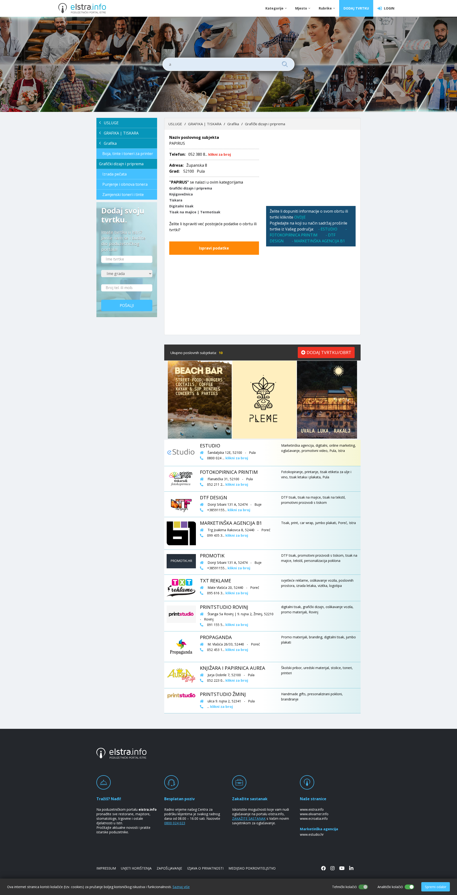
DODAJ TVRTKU (356, 8)
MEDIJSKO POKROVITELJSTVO (252, 868)
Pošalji (127, 305)
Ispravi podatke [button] (214, 248)
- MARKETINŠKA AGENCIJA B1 (318, 241)
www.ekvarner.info (314, 814)
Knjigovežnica (181, 194)
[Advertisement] (311, 168)
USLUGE (110, 122)
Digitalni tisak (181, 206)
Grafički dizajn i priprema (121, 163)
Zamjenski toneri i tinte (123, 194)
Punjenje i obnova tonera (125, 184)
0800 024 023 (174, 823)
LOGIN (388, 8)
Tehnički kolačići (344, 887)
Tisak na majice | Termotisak (194, 212)
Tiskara (175, 200)
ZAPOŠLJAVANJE (169, 868)
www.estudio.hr (312, 834)
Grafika (109, 143)
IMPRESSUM (106, 868)
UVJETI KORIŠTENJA (136, 868)
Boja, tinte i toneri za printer (127, 153)
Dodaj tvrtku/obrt (328, 352)
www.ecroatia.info (314, 818)
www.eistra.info (312, 809)
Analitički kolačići (390, 887)
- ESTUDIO (327, 229)
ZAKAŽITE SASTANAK (249, 818)
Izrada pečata (114, 174)
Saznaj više (181, 887)
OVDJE (300, 217)
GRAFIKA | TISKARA (120, 133)
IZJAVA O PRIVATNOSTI (205, 868)
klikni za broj (219, 154)
